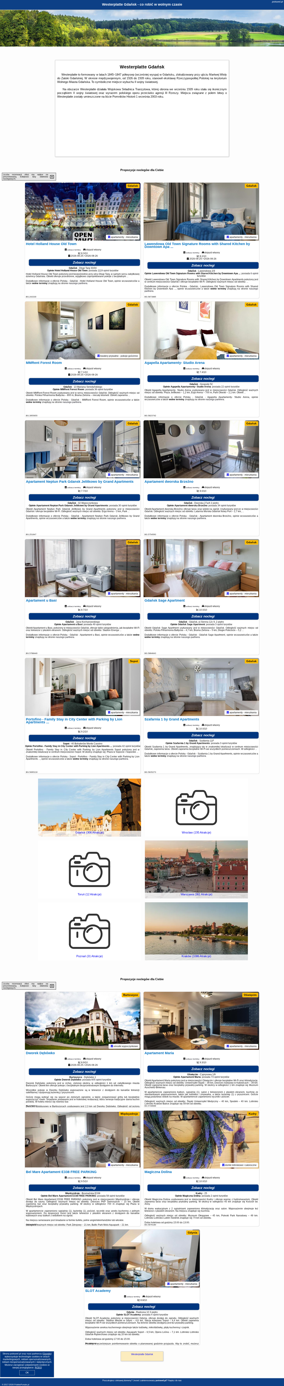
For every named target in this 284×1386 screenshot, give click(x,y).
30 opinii (123, 505)
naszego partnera (78, 283)
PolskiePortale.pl (21, 1384)
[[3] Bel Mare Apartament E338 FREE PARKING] (82, 1140)
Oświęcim (250, 994)
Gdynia (192, 1232)
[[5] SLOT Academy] (142, 1258)
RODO (38, 1367)
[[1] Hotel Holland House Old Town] (82, 212)
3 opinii (219, 624)
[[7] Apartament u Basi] (82, 568)
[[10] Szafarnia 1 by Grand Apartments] (201, 687)
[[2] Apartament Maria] (201, 1021)
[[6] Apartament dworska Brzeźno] (201, 449)
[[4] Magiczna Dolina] (201, 1140)
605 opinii (96, 1079)
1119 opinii (103, 270)
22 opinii (225, 386)
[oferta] (109, 237)
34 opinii (222, 505)
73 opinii (215, 1077)
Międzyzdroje (129, 1113)
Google (47, 1353)
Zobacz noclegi (84, 262)
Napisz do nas (175, 1380)
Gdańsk (133, 185)
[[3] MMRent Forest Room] (82, 330)
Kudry (253, 1113)
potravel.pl (277, 1)
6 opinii (254, 273)
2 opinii (215, 1195)
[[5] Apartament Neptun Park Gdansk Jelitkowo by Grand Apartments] (82, 449)
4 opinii (155, 1314)
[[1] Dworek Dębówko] (82, 1021)
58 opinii (110, 1195)
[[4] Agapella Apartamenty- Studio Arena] (201, 330)
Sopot (134, 661)
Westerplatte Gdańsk (142, 1354)
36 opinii (99, 389)
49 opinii (97, 624)
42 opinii (126, 746)
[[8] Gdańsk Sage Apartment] (201, 568)
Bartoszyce (130, 994)
